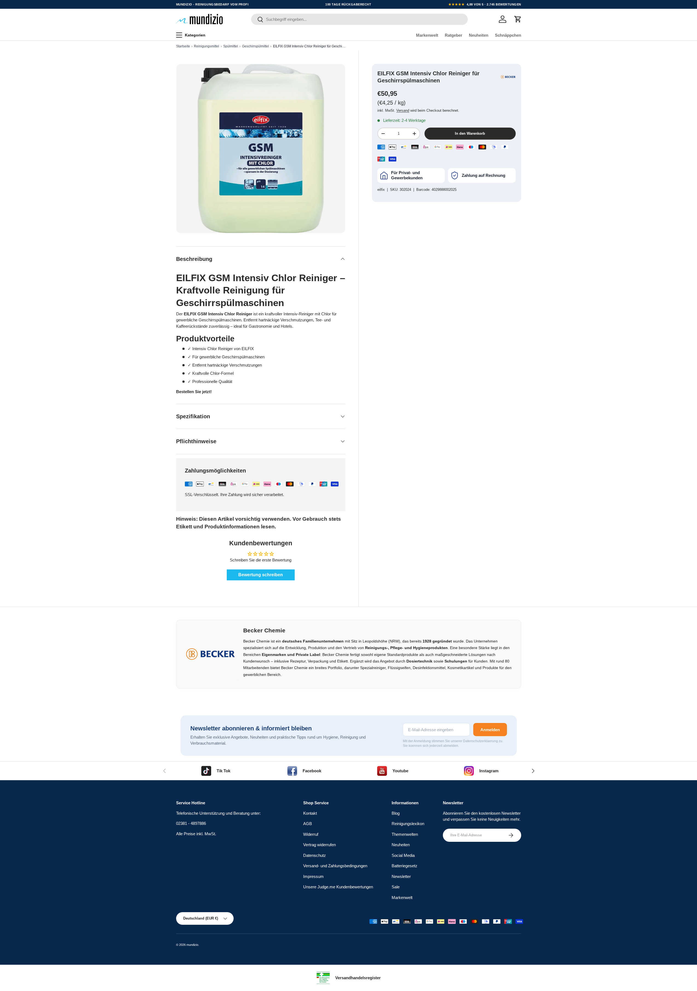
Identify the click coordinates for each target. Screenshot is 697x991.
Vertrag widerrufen (319, 844)
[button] (518, 19)
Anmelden (490, 729)
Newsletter (401, 876)
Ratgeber (453, 35)
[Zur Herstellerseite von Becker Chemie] (508, 77)
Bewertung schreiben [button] (260, 574)
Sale (396, 887)
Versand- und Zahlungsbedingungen (335, 865)
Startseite (183, 46)
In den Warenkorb (470, 134)
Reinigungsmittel (206, 46)
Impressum (313, 876)
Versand (402, 110)
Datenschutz (314, 855)
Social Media (403, 855)
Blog (396, 813)
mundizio (192, 944)
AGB (307, 823)
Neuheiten (478, 35)
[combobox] (359, 19)
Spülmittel (230, 46)
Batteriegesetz (404, 865)
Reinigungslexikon (408, 823)
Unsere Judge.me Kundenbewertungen (338, 887)
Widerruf (310, 834)
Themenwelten (405, 834)
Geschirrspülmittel (255, 46)
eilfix (381, 190)
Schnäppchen (508, 35)
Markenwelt (427, 35)
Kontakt (310, 813)
